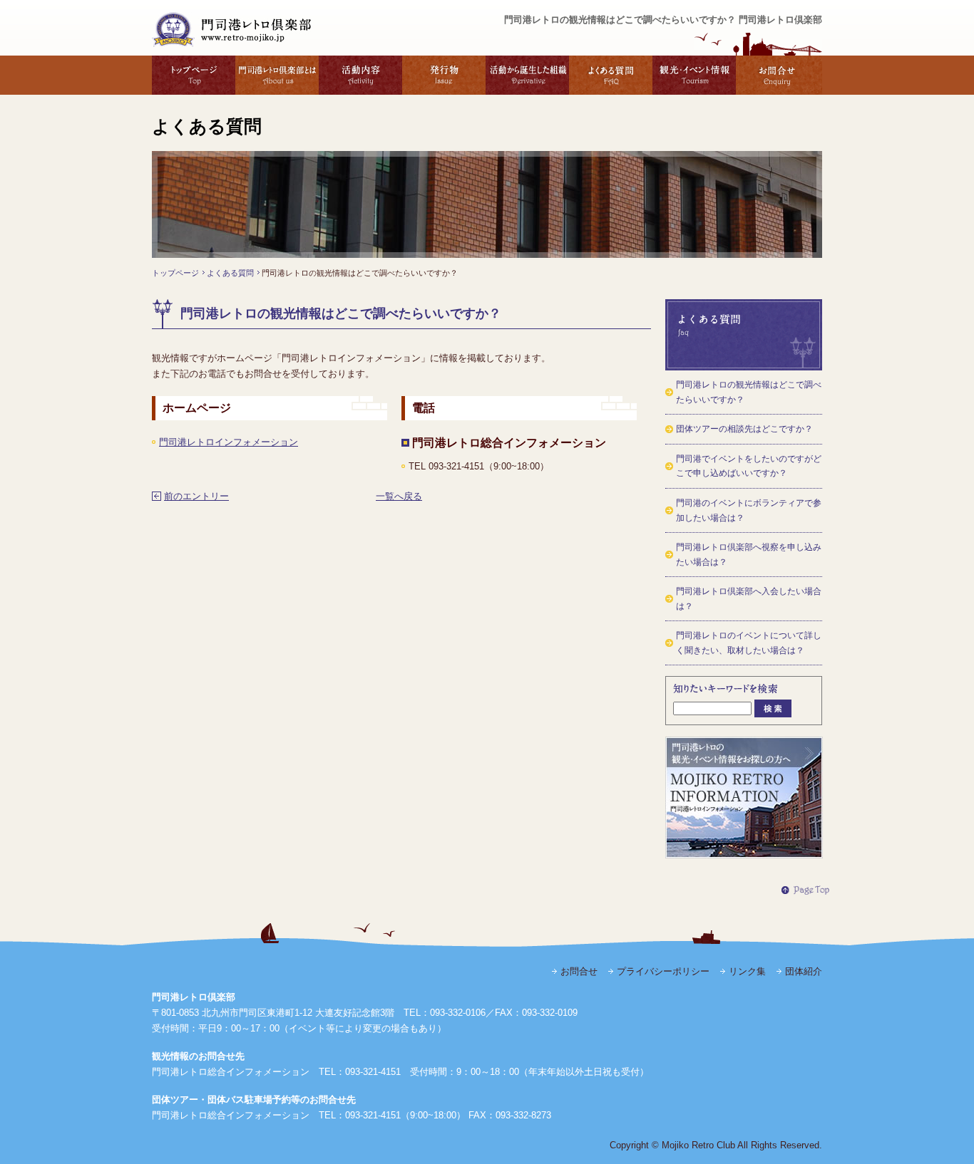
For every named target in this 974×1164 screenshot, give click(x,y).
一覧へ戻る (399, 496)
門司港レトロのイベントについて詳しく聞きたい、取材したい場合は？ (748, 642)
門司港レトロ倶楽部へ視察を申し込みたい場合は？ (748, 554)
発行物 (444, 75)
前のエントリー (196, 496)
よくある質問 (610, 75)
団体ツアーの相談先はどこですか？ (744, 429)
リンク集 (747, 971)
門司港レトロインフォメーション (228, 442)
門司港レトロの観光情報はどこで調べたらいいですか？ (748, 392)
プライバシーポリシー (663, 971)
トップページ (193, 75)
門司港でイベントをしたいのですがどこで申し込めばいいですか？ (748, 466)
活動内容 (360, 75)
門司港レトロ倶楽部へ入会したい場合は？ (748, 598)
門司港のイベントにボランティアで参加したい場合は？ (748, 510)
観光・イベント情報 (694, 75)
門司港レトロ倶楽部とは (277, 75)
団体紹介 (803, 971)
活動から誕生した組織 (527, 75)
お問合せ (779, 75)
